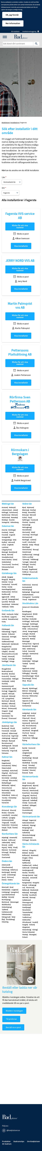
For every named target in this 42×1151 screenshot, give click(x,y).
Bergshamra (26, 614)
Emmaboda (6, 766)
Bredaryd (5, 728)
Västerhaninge (27, 676)
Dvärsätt (5, 676)
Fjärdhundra (27, 693)
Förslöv (25, 522)
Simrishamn (26, 549)
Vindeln (25, 770)
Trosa (24, 599)
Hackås (4, 684)
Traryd (12, 823)
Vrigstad (13, 751)
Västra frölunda (28, 932)
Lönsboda (31, 542)
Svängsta (5, 522)
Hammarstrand (7, 686)
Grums (24, 721)
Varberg (11, 659)
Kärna (24, 885)
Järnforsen (13, 773)
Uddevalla (26, 920)
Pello (10, 847)
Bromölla (31, 512)
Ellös (30, 858)
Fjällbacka (26, 863)
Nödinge (33, 892)
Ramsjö (11, 602)
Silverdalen (6, 793)
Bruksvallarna (7, 671)
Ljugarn (13, 617)
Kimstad (5, 887)
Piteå (15, 847)
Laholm (13, 649)
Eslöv (24, 517)
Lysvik (33, 728)
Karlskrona (6, 515)
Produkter (6, 1141)
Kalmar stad (6, 775)
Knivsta (25, 696)
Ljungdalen (9, 698)
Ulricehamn (26, 922)
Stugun (4, 711)
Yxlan (36, 676)
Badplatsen (6, 123)
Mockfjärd (13, 552)
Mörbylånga (6, 783)
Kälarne (12, 696)
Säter (15, 560)
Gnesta (34, 585)
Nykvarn (25, 639)
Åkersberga (26, 678)
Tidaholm (26, 915)
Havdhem (5, 617)
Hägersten (26, 626)
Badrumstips (19, 1141)
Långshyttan (6, 550)
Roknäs (4, 850)
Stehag (36, 555)
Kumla (13, 872)
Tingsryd (5, 823)
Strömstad (26, 905)
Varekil (34, 922)
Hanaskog (26, 525)
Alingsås (32, 850)
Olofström (5, 517)
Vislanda (14, 825)
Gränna (4, 733)
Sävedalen (26, 910)
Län (3, 177)
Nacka (24, 636)
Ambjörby (25, 713)
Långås (4, 651)
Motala (11, 897)
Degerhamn (6, 763)
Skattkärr (26, 730)
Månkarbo (33, 696)
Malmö (24, 545)
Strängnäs (26, 597)
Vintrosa (10, 877)
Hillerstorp (13, 733)
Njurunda (25, 798)
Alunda (25, 688)
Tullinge (35, 661)
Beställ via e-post (13, 1027)
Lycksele (25, 750)
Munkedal (34, 890)
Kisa (11, 887)
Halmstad (5, 644)
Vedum (31, 925)
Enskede (33, 619)
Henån (24, 873)
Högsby (4, 773)
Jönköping (6, 738)
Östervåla (34, 703)
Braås (4, 813)
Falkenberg (6, 632)
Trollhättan (26, 917)
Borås (31, 853)
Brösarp (25, 515)
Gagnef (12, 535)
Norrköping (6, 900)
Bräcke (11, 674)
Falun (11, 532)
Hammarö (26, 723)
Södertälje (26, 661)
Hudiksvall (6, 594)
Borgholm (5, 760)
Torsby (30, 735)
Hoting (4, 691)
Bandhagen (26, 611)
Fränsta (25, 790)
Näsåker (34, 798)
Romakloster (13, 619)
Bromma (29, 616)
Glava (33, 718)
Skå (23, 649)
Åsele (31, 773)
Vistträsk (12, 850)
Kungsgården (13, 599)
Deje (23, 716)
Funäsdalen (6, 679)
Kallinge (5, 512)
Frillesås (11, 634)
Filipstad (25, 718)
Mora (3, 555)
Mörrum (14, 515)
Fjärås (4, 634)
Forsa (10, 582)
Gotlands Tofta (12, 614)
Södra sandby (27, 557)
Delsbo (4, 582)
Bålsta (24, 691)
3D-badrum (6, 1144)
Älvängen (32, 934)
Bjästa (35, 785)
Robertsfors (26, 760)
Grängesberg (6, 540)
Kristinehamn (31, 726)
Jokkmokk (6, 842)
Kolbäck (25, 825)
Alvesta (13, 810)
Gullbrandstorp (7, 641)
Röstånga (25, 547)
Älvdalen (5, 569)
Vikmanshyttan (7, 567)
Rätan (4, 708)
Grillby (35, 693)
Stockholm (26, 656)
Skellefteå (26, 763)
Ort (3, 188)
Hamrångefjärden (8, 589)
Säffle (24, 735)
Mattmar (5, 701)
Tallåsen (5, 607)
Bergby (9, 577)
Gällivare (11, 840)
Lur (23, 887)
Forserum (5, 731)
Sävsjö (14, 746)
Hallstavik (34, 621)
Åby (3, 919)
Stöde (24, 803)
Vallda (4, 659)
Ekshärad (30, 716)
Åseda (14, 828)
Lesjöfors (25, 728)
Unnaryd (11, 656)
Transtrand (6, 564)
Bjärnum (30, 507)
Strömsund (12, 708)
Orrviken (5, 706)
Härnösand (34, 790)
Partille (25, 895)
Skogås (34, 646)
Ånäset (24, 773)
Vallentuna (26, 671)
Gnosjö (13, 731)
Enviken (5, 532)
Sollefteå (33, 800)
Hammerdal (6, 689)
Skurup (35, 549)
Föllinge (15, 679)
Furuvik (14, 584)
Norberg (25, 830)
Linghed (10, 545)
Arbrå (4, 577)
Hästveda (25, 532)
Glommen (5, 639)
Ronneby (14, 517)
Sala (31, 830)
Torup (4, 656)
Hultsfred (13, 771)
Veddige (5, 661)
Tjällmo (4, 909)
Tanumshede (27, 912)
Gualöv (32, 522)
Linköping (5, 892)
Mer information (13, 23)
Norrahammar (7, 743)
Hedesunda (6, 592)
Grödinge (25, 621)
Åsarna (4, 718)
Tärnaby (31, 765)
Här (3, 170)
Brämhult (34, 855)
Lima (3, 545)
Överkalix (5, 855)
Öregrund (25, 703)
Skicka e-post (23, 234)
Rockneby (5, 790)
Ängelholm (33, 569)
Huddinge (33, 624)
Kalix (13, 842)
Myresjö (11, 741)
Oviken (12, 706)
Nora (3, 877)
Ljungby (12, 818)
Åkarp (30, 567)
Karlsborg (25, 880)
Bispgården (6, 669)
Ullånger (33, 805)
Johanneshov (32, 629)
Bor (11, 726)
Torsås (4, 798)
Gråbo (35, 865)
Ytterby (25, 934)
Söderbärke (6, 562)
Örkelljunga (26, 574)
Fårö (3, 614)
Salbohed (25, 833)
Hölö (24, 629)
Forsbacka (5, 584)
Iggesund (5, 597)
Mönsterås (13, 780)
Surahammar (27, 838)
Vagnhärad (32, 599)
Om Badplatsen (33, 1141)
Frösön (12, 676)
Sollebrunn (26, 900)
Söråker (25, 805)
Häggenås (12, 691)
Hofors (14, 592)
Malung (4, 552)
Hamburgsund (27, 870)
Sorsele (34, 763)
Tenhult (4, 748)
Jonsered (33, 878)
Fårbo (14, 766)
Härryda (25, 878)
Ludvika (5, 547)
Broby (24, 512)
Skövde (25, 897)
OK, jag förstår (12, 15)
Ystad (24, 567)
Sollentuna (31, 649)
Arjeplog (5, 837)
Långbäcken (26, 753)
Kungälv (36, 883)
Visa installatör (21, 246)
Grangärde (6, 537)
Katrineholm (26, 587)
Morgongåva (27, 828)
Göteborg (33, 868)
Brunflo (4, 674)
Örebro (10, 880)
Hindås (31, 873)
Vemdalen (5, 716)
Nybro (12, 785)
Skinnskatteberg (28, 835)
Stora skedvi (6, 560)
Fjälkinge (25, 520)
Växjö (4, 828)
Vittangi (5, 852)
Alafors (25, 850)
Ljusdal (4, 602)
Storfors (25, 733)
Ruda (12, 790)
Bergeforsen (26, 785)
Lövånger (25, 755)
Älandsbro (26, 808)
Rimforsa (5, 902)
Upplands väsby (28, 668)
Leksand (11, 542)
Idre (14, 540)
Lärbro (4, 619)
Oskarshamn (6, 788)
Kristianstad (27, 537)
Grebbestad (26, 865)
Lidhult (4, 818)
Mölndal (25, 892)
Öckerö (25, 937)
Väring (34, 930)
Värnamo (5, 753)
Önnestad (33, 572)
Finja (30, 517)
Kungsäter (5, 649)
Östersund (12, 718)
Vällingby (25, 673)
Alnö (24, 783)
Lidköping (32, 885)
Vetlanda (5, 751)
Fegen (13, 632)
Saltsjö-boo (26, 644)
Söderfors (26, 698)
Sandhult (32, 895)
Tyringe (25, 562)
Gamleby (5, 771)
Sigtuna (35, 644)
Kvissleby (34, 793)
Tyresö (31, 663)
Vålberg (34, 738)
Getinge (13, 637)
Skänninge (14, 902)
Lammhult (5, 815)
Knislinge (34, 535)
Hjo (35, 875)
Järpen (4, 694)
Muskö (32, 634)
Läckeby (13, 778)
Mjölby (4, 897)
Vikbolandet (6, 914)
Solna (24, 651)
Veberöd (33, 562)
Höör (33, 532)
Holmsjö (12, 507)
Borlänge (11, 530)
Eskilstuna (26, 585)
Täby (24, 666)
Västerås (33, 840)
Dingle (24, 858)
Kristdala (5, 778)
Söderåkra (5, 795)
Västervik (5, 803)
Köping (32, 825)
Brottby (25, 619)
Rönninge (25, 641)
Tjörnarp (25, 559)
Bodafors (5, 726)
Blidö (35, 614)
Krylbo (4, 542)
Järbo (12, 597)
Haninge (25, 624)
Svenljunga (26, 907)
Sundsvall (32, 803)
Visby (4, 622)
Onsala (11, 651)
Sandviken (6, 604)
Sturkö (11, 520)
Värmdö (34, 673)
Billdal (24, 853)
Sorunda (31, 651)
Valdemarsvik (7, 912)
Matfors (33, 795)
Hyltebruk (14, 644)
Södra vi (14, 795)
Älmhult (5, 830)
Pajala (4, 847)
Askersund (6, 865)
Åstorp (24, 569)
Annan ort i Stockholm (30, 607)
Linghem (14, 890)
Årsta (34, 678)
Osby (31, 545)
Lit (3, 698)
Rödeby (4, 520)
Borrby (32, 510)
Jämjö (15, 510)
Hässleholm (26, 530)
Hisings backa (27, 875)
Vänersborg (26, 930)
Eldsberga (5, 629)
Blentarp (25, 510)
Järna (24, 631)
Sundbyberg (26, 659)
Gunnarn (31, 748)
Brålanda (25, 855)
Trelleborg (34, 559)
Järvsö (4, 599)
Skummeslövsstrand (9, 654)
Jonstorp (25, 535)
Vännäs (32, 770)
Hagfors (32, 721)
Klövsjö (11, 694)
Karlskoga (5, 872)
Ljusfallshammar (8, 895)
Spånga (25, 654)
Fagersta (32, 820)
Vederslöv (5, 825)
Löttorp (4, 780)
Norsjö (35, 758)
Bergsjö (4, 579)
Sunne (32, 733)
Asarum (4, 507)
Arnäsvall (30, 783)
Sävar (24, 765)
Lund (24, 542)
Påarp (36, 545)
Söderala (14, 604)
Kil (23, 726)
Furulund (34, 520)
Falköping (26, 860)
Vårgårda (25, 927)
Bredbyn (32, 788)
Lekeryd (14, 738)
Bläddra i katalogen (14, 1010)
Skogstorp (35, 592)
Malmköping (27, 590)
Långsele (25, 795)
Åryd (9, 828)
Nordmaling (26, 758)
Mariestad (30, 887)
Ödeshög (5, 922)
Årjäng (24, 740)
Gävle (9, 587)
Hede (14, 689)
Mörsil (12, 701)
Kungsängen (32, 631)
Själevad (25, 800)
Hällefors (13, 870)
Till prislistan (11, 1019)
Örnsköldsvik (27, 810)
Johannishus (6, 510)
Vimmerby (12, 798)
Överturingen (27, 813)
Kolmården (6, 890)
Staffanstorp (27, 555)
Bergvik (12, 579)
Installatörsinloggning (29, 31)
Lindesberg (11, 875)
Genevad (5, 637)
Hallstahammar (28, 823)
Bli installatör (15, 31)
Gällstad (25, 868)
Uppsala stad (27, 701)
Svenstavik (6, 713)
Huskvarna (6, 736)
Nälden (4, 703)
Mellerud (25, 890)
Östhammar (26, 706)
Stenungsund (27, 902)
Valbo (12, 607)
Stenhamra (34, 654)
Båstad (32, 515)
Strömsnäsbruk (7, 820)
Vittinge (25, 840)
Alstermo (5, 810)
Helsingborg (26, 527)
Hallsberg (5, 870)
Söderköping (6, 907)
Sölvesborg (14, 522)
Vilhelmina (32, 768)
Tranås (11, 748)
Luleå (10, 845)
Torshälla (35, 597)
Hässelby (35, 626)
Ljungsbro (14, 892)
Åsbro (4, 880)
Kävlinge (25, 540)
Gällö (12, 681)
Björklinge (33, 688)
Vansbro (15, 564)
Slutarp (32, 897)
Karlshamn (13, 512)
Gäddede (5, 681)
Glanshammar (7, 867)
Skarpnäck (26, 646)
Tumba (24, 663)
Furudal (4, 535)
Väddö (34, 671)
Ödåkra (25, 572)
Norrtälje (32, 636)
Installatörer (15, 123)
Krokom (4, 696)
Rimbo (32, 639)
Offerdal (12, 703)
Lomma (33, 540)
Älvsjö (29, 681)
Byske (24, 748)
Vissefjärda (6, 800)
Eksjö (12, 728)
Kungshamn (26, 883)
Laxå (3, 875)
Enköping (32, 691)
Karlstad (34, 723)
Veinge (11, 661)
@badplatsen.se (13, 1130)
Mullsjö (4, 741)
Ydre (13, 917)
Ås (11, 716)
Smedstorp (26, 552)
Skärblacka (6, 904)
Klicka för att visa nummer (20, 226)
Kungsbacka (6, 646)
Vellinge (25, 564)
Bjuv (24, 507)
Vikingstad (6, 917)
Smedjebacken (7, 557)
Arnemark (13, 837)
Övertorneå (6, 857)
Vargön (25, 925)
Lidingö (25, 634)
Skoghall (34, 730)
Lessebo (14, 815)
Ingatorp (14, 736)
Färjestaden (6, 768)
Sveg (10, 711)
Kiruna (4, 845)
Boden (4, 840)
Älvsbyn (12, 852)
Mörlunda (5, 785)
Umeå (24, 768)
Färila (4, 587)
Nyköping (25, 592)
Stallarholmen (27, 595)
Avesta (4, 530)
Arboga (25, 820)
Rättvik (10, 555)
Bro (23, 616)
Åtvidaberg (10, 919)
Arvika (33, 713)
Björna (24, 788)
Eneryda (11, 813)
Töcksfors (26, 738)
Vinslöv (32, 564)
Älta (23, 681)
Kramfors (25, 793)
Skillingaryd (6, 746)
